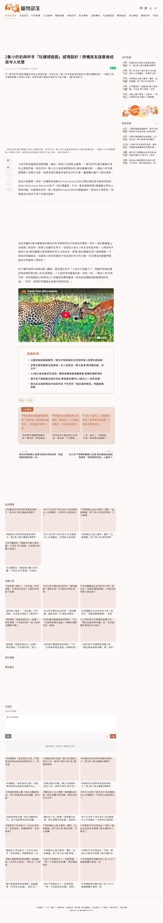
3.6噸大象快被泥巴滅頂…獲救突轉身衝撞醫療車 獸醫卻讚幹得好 (66, 373)
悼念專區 (133, 15)
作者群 (156, 15)
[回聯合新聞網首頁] (12, 8)
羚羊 (30, 400)
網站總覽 (123, 907)
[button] (141, 8)
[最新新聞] (157, 123)
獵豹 (22, 400)
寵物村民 (145, 15)
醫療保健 (59, 15)
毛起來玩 (23, 15)
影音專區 (83, 15)
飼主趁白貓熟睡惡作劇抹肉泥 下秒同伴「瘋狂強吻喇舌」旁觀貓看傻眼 (67, 385)
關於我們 (113, 907)
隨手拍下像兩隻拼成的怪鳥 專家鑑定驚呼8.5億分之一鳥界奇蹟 (65, 378)
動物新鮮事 (10, 15)
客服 (52, 907)
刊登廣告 (39, 907)
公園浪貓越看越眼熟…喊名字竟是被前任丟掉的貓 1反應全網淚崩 (67, 360)
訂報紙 (105, 907)
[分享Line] (8, 167)
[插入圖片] (107, 736)
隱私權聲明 (86, 907)
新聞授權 (60, 907)
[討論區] (8, 174)
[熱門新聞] (157, 57)
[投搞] (146, 8)
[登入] (150, 8)
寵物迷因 (121, 15)
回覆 (113, 736)
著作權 (77, 907)
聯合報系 (96, 907)
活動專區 (95, 15)
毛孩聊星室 (108, 15)
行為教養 (35, 15)
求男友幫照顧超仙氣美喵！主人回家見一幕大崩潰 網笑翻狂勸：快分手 (67, 367)
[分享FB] (8, 160)
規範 (8, 736)
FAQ (47, 907)
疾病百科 (71, 15)
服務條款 (70, 907)
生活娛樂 (47, 15)
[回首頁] (22, 8)
